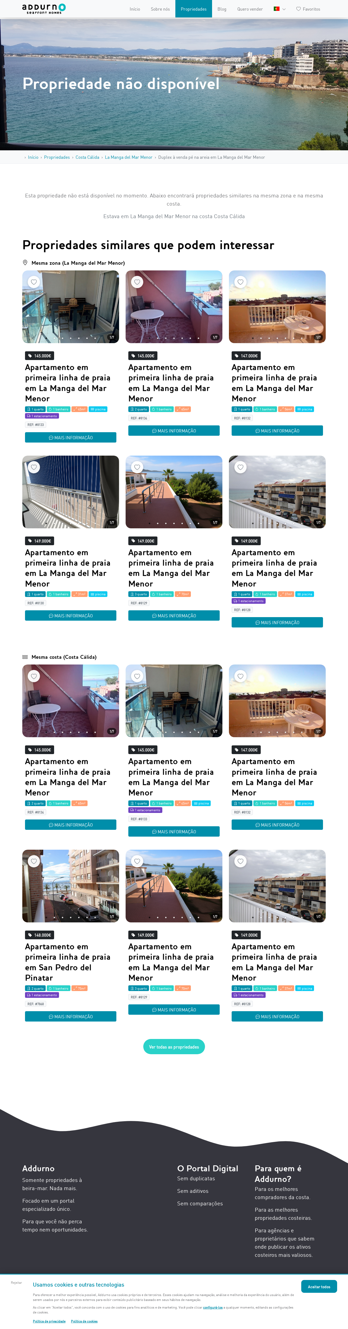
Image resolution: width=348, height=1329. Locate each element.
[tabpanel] (70, 306)
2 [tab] (54, 338)
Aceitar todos (319, 1286)
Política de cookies (84, 1321)
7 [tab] (95, 338)
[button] (279, 8)
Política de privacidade (49, 1321)
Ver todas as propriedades (174, 1047)
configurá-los (213, 1307)
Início (135, 9)
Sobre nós (160, 9)
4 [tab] (70, 338)
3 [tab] (62, 338)
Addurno (38, 1168)
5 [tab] (79, 338)
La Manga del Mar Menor (129, 157)
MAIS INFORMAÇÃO (73, 437)
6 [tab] (87, 338)
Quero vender (250, 9)
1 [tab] (46, 338)
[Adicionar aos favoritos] (34, 282)
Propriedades (194, 9)
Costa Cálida (87, 157)
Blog (221, 9)
